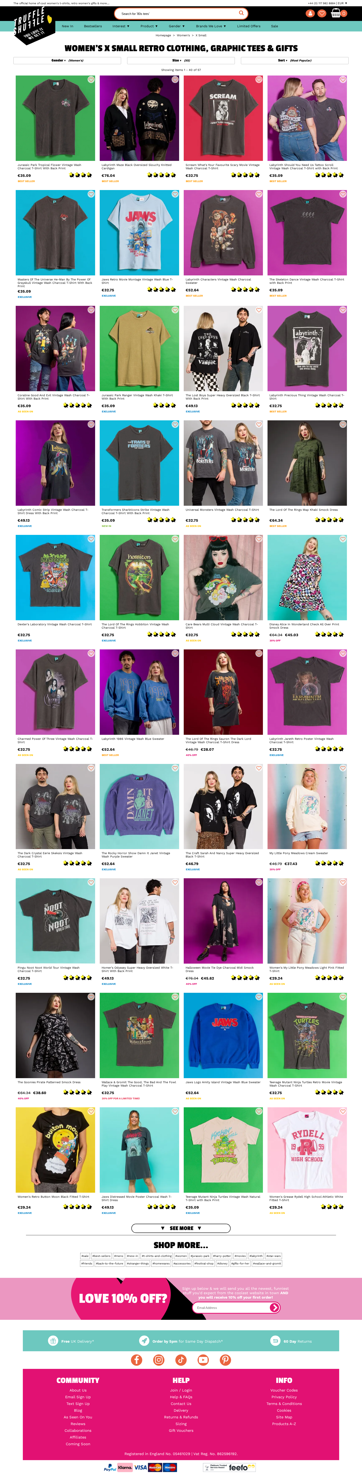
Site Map (284, 1417)
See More (181, 1228)
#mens (118, 1255)
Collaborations (78, 1430)
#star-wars (273, 1255)
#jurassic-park (200, 1255)
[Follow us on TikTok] (181, 1360)
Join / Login (181, 1390)
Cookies (284, 1410)
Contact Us (181, 1404)
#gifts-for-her (240, 1263)
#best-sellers (101, 1255)
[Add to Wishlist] (91, 79)
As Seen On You (78, 1417)
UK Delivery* (77, 1341)
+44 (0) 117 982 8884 (321, 3)
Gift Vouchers (181, 1430)
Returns (298, 1341)
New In (67, 26)
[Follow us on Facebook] (136, 1360)
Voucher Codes (284, 1390)
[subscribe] (274, 1307)
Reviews (78, 1424)
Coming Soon (78, 1444)
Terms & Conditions (284, 1404)
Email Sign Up (78, 1397)
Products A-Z (284, 1424)
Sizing (181, 1424)
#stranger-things (138, 1263)
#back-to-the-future (109, 1263)
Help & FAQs (181, 1397)
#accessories (182, 1263)
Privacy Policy (284, 1397)
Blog (78, 1410)
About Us (78, 1390)
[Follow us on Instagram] (158, 1360)
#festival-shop (203, 1263)
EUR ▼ (343, 3)
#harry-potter (222, 1255)
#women (181, 1255)
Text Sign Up (78, 1404)
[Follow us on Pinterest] (225, 1360)
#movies (240, 1255)
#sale (85, 1255)
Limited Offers (248, 26)
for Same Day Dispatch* (188, 1341)
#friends (86, 1263)
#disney (222, 1263)
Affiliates (78, 1437)
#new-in (132, 1255)
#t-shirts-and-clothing (157, 1255)
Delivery (181, 1410)
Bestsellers (93, 26)
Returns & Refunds (181, 1417)
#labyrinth (256, 1255)
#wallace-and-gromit (267, 1263)
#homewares (161, 1263)
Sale (274, 26)
